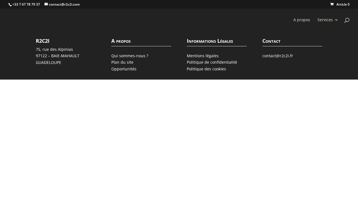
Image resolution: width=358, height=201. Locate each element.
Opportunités (123, 68)
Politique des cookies (206, 68)
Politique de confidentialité (212, 62)
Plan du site (122, 62)
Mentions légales (203, 55)
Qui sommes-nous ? (129, 55)
